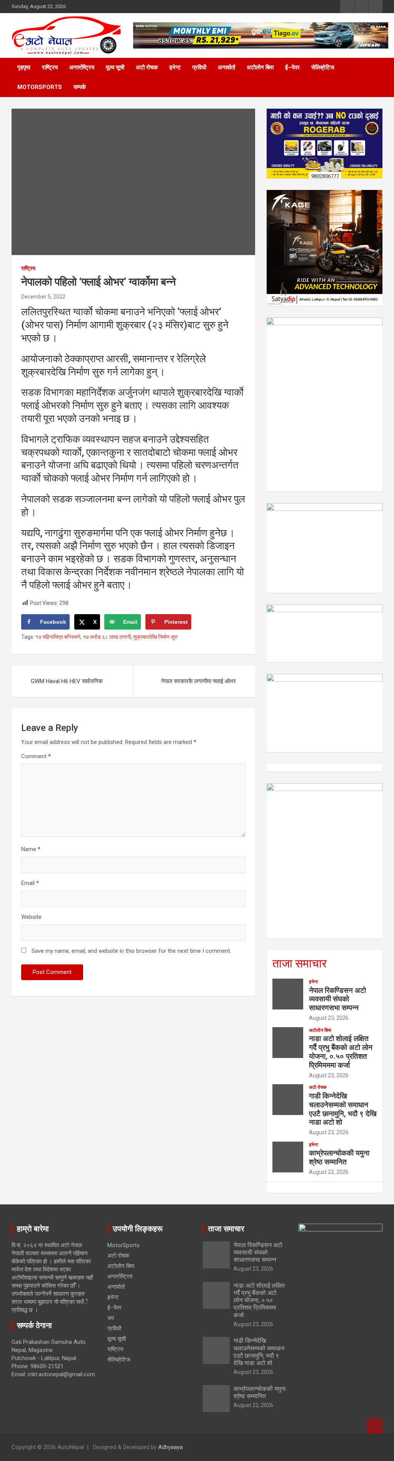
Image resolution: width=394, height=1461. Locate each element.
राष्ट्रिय (50, 67)
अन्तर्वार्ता (226, 67)
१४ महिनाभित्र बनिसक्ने (57, 637)
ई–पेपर (292, 67)
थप (110, 1318)
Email (30, 883)
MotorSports (39, 87)
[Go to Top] (374, 1426)
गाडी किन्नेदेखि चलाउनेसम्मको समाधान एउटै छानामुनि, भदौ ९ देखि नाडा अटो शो (343, 1109)
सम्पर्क (79, 87)
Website (31, 917)
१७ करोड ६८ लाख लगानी (107, 637)
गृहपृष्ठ (23, 67)
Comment (36, 756)
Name (30, 849)
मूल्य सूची (115, 67)
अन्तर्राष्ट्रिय (81, 67)
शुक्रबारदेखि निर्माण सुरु (155, 637)
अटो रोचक (147, 67)
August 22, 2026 (329, 1172)
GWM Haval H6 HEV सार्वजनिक (67, 681)
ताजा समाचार (299, 963)
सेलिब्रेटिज (322, 67)
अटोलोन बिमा (260, 67)
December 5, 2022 (43, 297)
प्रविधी (199, 67)
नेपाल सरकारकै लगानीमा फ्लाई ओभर (198, 681)
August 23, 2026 (329, 1018)
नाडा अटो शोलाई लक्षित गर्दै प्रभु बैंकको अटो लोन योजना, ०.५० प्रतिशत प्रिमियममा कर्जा (340, 1051)
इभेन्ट (175, 67)
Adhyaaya (170, 1447)
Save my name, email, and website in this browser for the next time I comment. (131, 950)
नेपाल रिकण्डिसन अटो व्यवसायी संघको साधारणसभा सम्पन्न (337, 999)
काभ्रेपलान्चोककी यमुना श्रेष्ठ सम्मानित (339, 1157)
